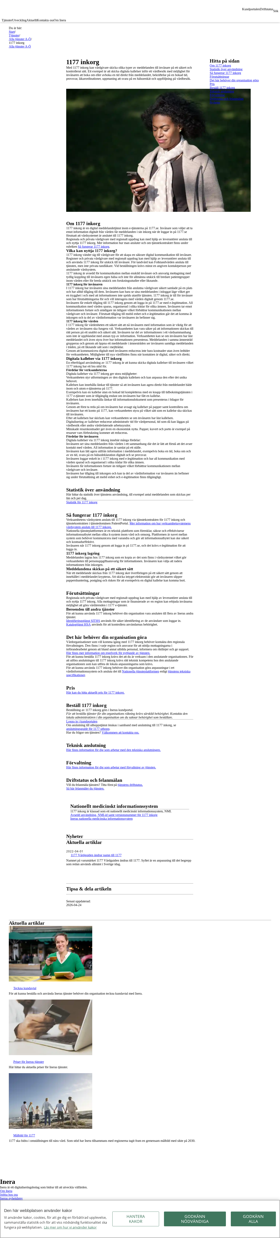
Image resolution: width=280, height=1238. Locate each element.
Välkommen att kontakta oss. (120, 732)
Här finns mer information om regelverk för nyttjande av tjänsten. (108, 653)
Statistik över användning (226, 69)
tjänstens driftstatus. (130, 785)
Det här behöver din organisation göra (234, 80)
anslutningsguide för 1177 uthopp (87, 729)
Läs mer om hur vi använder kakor (70, 1227)
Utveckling (19, 20)
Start (12, 31)
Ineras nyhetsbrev (11, 1198)
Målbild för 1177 (24, 1135)
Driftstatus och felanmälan (227, 98)
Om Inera (60, 20)
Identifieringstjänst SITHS (83, 620)
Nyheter (215, 102)
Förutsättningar (219, 76)
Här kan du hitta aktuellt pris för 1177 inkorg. (95, 692)
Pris (212, 84)
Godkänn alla (253, 1219)
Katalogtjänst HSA (78, 624)
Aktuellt (31, 20)
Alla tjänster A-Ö (20, 39)
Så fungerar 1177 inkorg (93, 246)
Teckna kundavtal (24, 988)
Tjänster (7, 20)
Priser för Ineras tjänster (28, 1062)
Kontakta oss (45, 20)
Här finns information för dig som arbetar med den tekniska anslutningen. (113, 750)
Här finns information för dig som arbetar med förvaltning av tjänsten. (111, 767)
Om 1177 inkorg (220, 65)
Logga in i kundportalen (81, 721)
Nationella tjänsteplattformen (140, 671)
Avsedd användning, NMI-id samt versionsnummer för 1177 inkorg (113, 815)
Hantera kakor (135, 1219)
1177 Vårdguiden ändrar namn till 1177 (96, 855)
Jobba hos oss (9, 1194)
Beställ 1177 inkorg (222, 87)
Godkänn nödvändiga (195, 1219)
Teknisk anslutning (222, 91)
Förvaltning (217, 95)
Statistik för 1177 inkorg (81, 502)
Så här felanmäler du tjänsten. (85, 788)
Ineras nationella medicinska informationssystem (101, 818)
